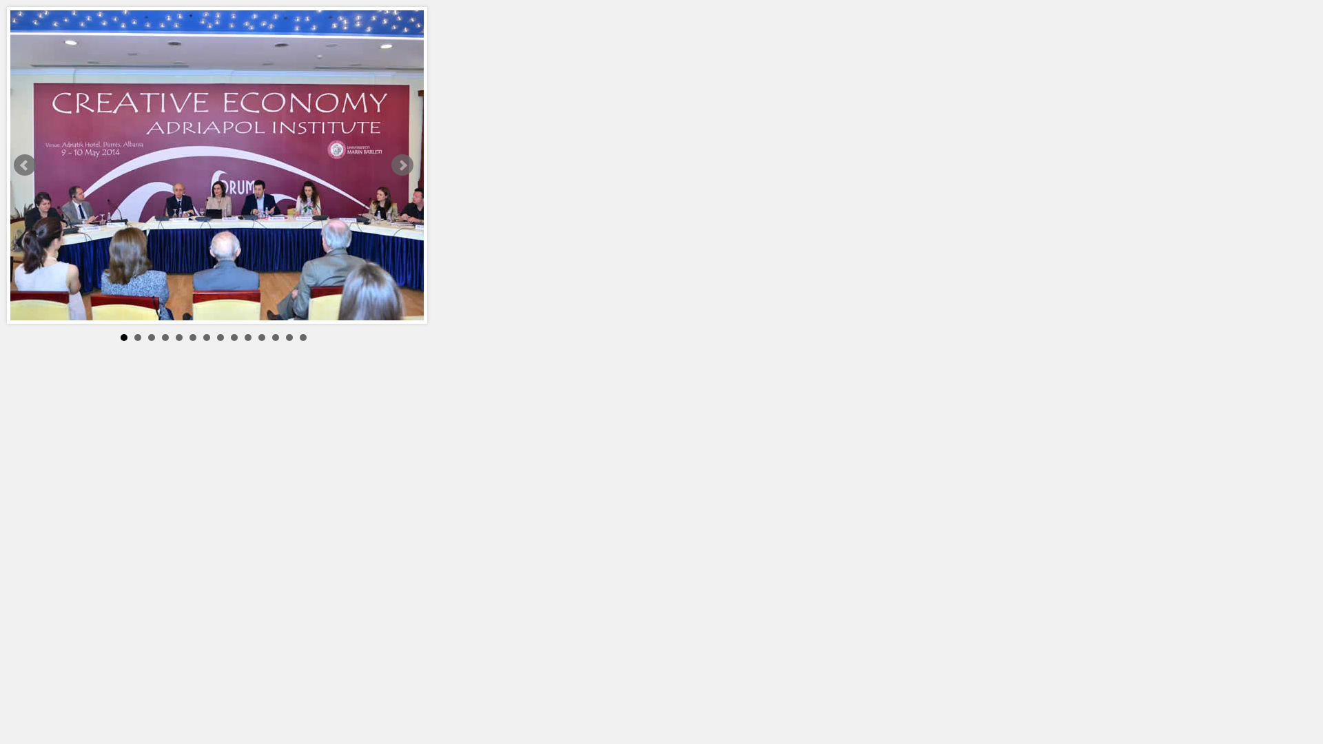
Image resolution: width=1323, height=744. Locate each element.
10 (248, 337)
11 (261, 337)
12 (275, 337)
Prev (25, 165)
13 (289, 337)
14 (303, 337)
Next (402, 165)
